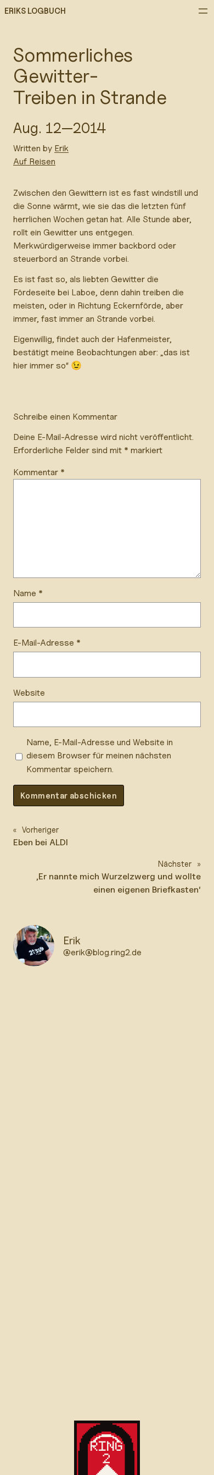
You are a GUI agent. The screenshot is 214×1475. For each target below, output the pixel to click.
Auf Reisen (34, 161)
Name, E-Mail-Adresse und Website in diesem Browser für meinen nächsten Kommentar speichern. (99, 755)
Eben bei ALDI (40, 842)
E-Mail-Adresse (47, 642)
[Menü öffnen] (203, 11)
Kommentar (39, 472)
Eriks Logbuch (35, 10)
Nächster (175, 863)
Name (28, 593)
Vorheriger (40, 829)
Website (29, 692)
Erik (61, 148)
